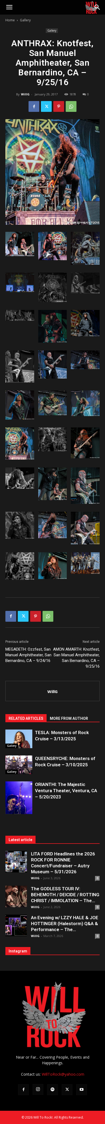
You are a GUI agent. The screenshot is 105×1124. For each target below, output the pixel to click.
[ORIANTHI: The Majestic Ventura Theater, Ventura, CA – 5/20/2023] (18, 801)
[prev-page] (8, 810)
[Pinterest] (58, 106)
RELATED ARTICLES (26, 718)
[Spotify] (52, 1089)
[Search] (97, 7)
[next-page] (17, 810)
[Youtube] (81, 1089)
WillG (25, 94)
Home (10, 20)
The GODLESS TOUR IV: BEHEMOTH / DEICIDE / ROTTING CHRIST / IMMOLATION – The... (65, 894)
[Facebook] (34, 106)
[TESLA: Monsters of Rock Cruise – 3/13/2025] (18, 739)
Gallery (25, 20)
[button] (9, 7)
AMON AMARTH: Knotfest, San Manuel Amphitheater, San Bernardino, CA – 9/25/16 (76, 658)
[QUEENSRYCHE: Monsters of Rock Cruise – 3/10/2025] (18, 764)
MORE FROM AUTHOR (69, 718)
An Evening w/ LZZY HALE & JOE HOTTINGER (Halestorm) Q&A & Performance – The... (64, 923)
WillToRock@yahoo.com (63, 1074)
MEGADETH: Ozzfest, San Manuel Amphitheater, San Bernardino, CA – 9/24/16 (28, 655)
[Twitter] (46, 106)
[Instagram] (38, 1089)
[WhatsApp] (71, 106)
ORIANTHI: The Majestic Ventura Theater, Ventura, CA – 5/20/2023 (66, 790)
